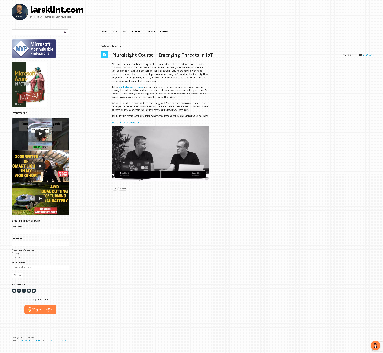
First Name (17, 226)
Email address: (19, 262)
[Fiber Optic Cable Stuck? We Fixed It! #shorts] (40, 134)
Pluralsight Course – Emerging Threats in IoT (162, 55)
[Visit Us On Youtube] (28, 290)
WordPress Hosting (58, 340)
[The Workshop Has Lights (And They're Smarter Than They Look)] (40, 166)
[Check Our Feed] (33, 290)
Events (151, 31)
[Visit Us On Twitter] (14, 290)
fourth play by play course (130, 86)
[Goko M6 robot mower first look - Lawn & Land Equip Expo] (40, 198)
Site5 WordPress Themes (31, 340)
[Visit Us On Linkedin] (23, 290)
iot (115, 188)
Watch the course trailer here (126, 122)
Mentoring (119, 31)
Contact (165, 31)
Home (104, 31)
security (123, 188)
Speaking (136, 31)
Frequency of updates (23, 250)
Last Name (17, 238)
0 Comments (368, 55)
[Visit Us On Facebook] (18, 290)
